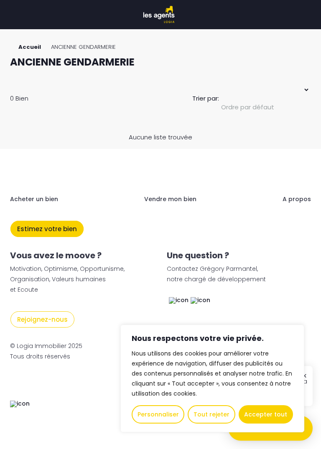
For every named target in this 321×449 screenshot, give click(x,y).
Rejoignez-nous (42, 319)
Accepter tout (265, 414)
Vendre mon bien (170, 199)
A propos (297, 199)
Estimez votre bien (47, 228)
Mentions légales (38, 382)
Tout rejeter (211, 414)
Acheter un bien (34, 199)
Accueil (29, 47)
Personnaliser (158, 414)
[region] (212, 378)
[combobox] (265, 107)
